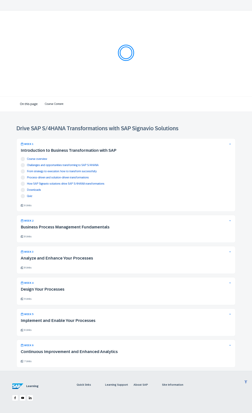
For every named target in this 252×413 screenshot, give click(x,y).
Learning (32, 386)
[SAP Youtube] (22, 398)
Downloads (34, 189)
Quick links (84, 384)
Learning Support (116, 384)
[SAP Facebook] (15, 398)
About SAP (141, 384)
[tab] (54, 104)
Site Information (172, 384)
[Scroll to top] (246, 382)
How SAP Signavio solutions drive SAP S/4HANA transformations (65, 183)
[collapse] (230, 144)
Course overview (37, 158)
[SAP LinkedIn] (30, 398)
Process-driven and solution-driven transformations (58, 177)
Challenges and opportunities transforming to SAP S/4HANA (63, 165)
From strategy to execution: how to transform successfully (62, 171)
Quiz (29, 196)
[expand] (230, 220)
